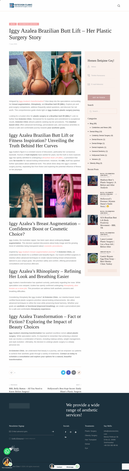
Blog (13, 24)
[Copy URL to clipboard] (79, 372)
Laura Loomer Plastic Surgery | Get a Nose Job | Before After (107, 243)
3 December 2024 (107, 252)
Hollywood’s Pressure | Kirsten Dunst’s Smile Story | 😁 (107, 203)
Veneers (95, 159)
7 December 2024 (105, 213)
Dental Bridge (97, 143)
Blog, (102, 173)
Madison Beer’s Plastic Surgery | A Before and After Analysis (108, 184)
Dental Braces (97, 139)
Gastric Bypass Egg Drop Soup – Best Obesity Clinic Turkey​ (107, 260)
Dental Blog (94, 132)
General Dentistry (98, 151)
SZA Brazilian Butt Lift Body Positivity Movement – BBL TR (108, 222)
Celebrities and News (28, 24)
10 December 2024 (105, 176)
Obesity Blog (94, 163)
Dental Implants (98, 147)
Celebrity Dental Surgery (101, 135)
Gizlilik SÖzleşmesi (18, 438)
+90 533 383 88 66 (111, 445)
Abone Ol (52, 431)
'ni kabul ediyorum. (24, 438)
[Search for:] (102, 111)
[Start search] (118, 5)
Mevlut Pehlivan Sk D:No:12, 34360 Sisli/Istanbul (111, 439)
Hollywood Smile (98, 155)
